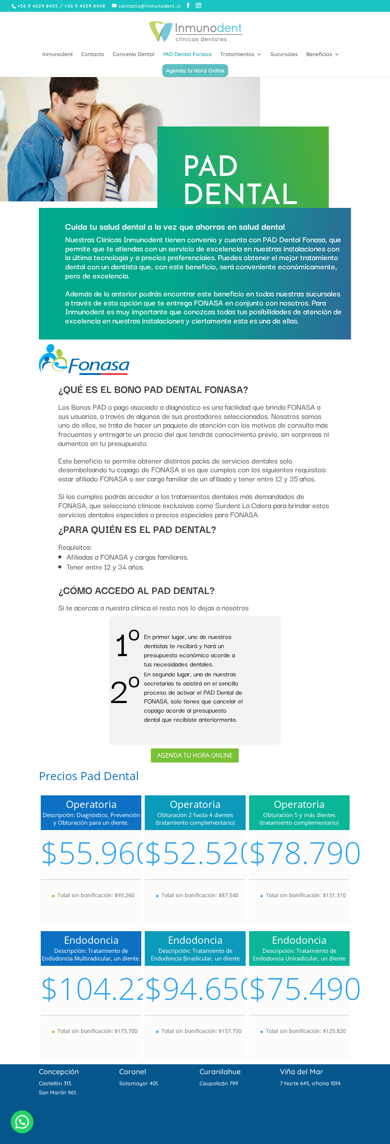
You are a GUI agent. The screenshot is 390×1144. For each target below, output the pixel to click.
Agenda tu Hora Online (195, 70)
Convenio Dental (134, 54)
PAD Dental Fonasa (187, 54)
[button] (22, 1121)
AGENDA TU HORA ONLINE (195, 755)
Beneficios (319, 54)
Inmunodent (57, 54)
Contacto (92, 54)
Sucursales (284, 54)
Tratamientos (237, 54)
